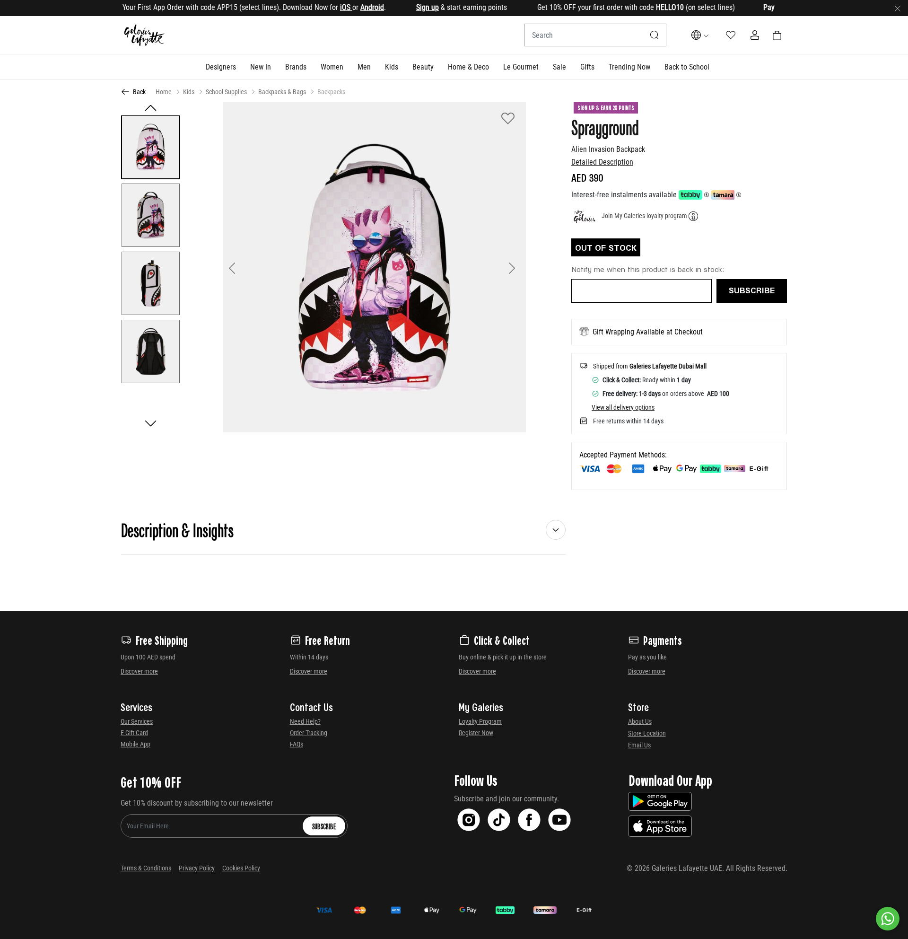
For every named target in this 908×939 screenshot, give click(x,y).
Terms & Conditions (146, 868)
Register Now (476, 733)
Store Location (647, 733)
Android (349, 7)
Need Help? (305, 721)
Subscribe (324, 826)
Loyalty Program (480, 721)
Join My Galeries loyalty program (644, 215)
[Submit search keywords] (654, 35)
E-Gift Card (134, 733)
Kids (188, 92)
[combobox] (595, 35)
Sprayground (605, 126)
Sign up (404, 7)
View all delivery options (623, 407)
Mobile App (135, 744)
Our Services (137, 721)
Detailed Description (602, 162)
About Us (640, 721)
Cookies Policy (241, 868)
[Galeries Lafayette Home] (144, 35)
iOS (323, 7)
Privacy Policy (197, 868)
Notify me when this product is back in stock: (648, 269)
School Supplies (226, 92)
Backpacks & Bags (282, 92)
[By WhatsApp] (887, 918)
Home (164, 92)
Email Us (639, 745)
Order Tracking (308, 733)
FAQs (296, 744)
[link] (295, 66)
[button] (221, 66)
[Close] (897, 8)
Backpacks (331, 92)
